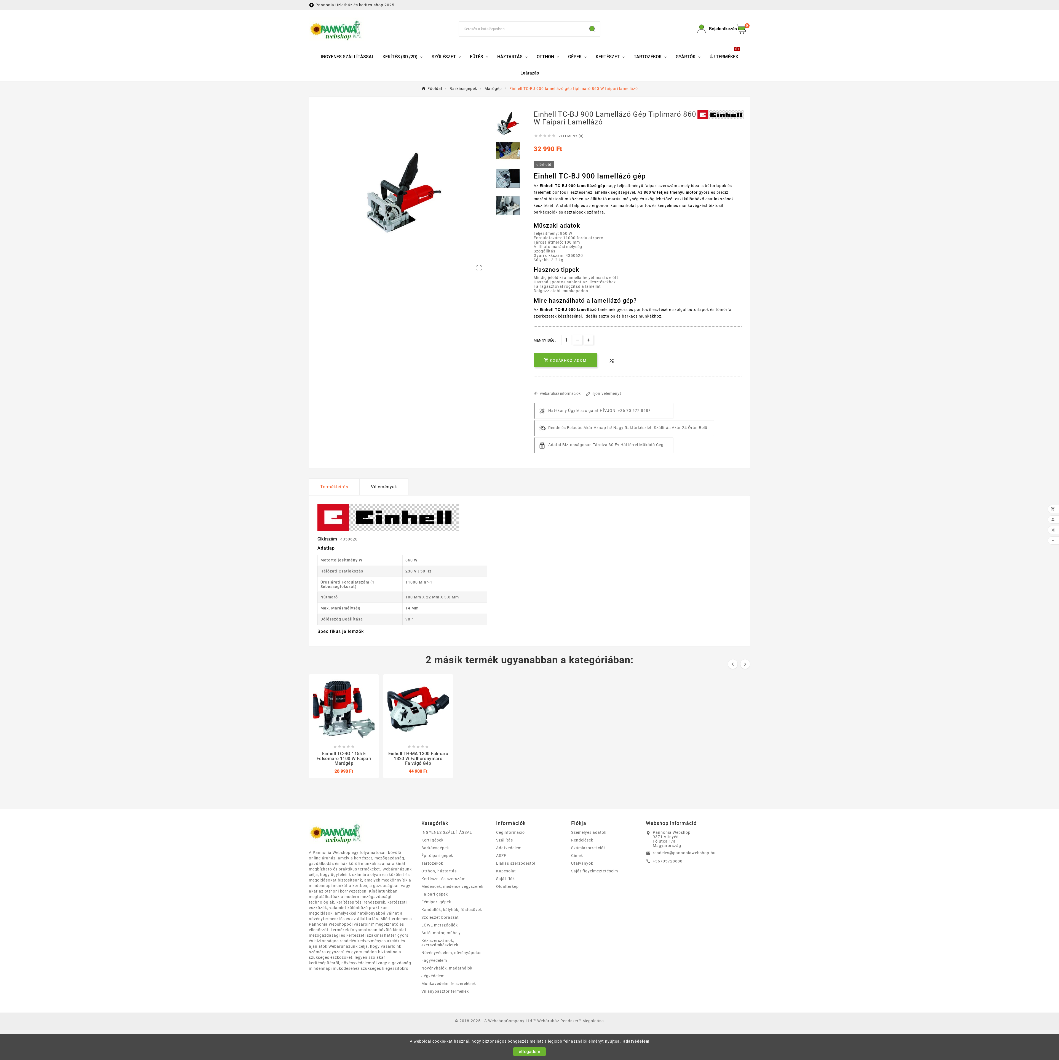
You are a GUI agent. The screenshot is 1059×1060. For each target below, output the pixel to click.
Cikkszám (327, 539)
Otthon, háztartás (439, 871)
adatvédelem (636, 1041)
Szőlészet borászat (440, 917)
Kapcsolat (506, 871)
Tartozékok (432, 863)
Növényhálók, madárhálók (446, 968)
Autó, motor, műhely (441, 933)
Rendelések (582, 840)
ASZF (501, 855)
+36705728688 (668, 861)
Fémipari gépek (436, 902)
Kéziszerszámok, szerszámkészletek (439, 942)
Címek (577, 855)
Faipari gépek (434, 894)
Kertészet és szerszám (443, 879)
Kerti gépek (432, 840)
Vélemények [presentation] (384, 486)
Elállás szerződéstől (515, 863)
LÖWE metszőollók (439, 925)
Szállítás (504, 840)
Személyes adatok (588, 832)
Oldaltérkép (507, 886)
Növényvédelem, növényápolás (451, 952)
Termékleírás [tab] (334, 486)
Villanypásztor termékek (445, 991)
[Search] (592, 29)
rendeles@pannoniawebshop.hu (684, 853)
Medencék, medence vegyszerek (452, 886)
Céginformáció (510, 832)
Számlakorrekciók (588, 848)
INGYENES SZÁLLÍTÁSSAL (446, 832)
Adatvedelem (509, 848)
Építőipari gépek (437, 855)
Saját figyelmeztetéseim (594, 871)
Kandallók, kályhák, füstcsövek (451, 909)
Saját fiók (505, 879)
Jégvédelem (433, 976)
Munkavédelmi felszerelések (448, 983)
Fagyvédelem (434, 960)
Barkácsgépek (435, 848)
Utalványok (582, 863)
